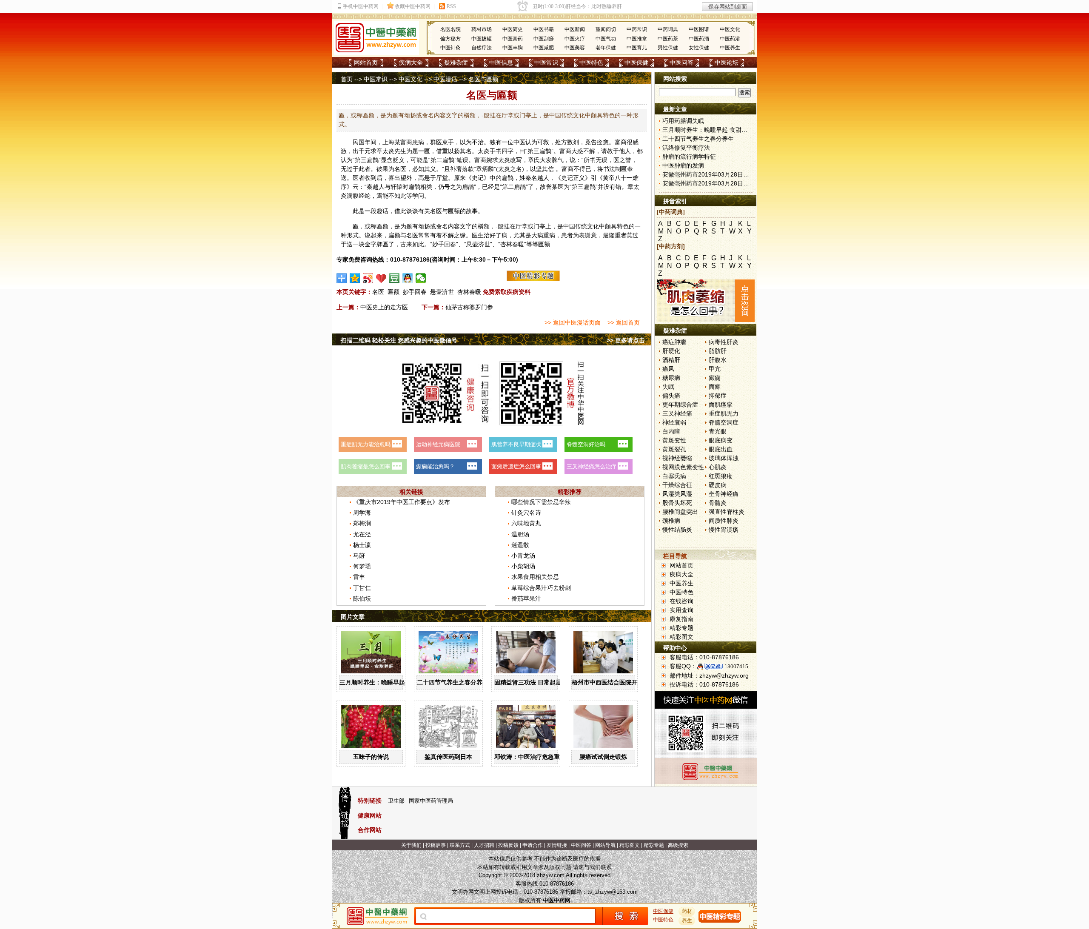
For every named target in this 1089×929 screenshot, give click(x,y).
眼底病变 (721, 440)
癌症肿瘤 (674, 342)
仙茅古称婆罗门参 (469, 307)
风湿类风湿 (677, 493)
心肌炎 (718, 467)
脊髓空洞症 (723, 422)
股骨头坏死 (677, 502)
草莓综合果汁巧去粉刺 (541, 587)
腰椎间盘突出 (680, 511)
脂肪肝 (718, 351)
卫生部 (396, 801)
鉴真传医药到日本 (448, 756)
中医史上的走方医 (384, 307)
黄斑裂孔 (674, 449)
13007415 (736, 667)
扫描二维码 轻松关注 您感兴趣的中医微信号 (399, 340)
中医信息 (501, 62)
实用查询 (681, 610)
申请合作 (532, 845)
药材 (687, 911)
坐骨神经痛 (723, 493)
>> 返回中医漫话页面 (572, 322)
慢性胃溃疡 (723, 529)
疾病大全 (411, 62)
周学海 (362, 512)
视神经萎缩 (677, 458)
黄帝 (609, 177)
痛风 (668, 368)
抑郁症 (718, 395)
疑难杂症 (456, 62)
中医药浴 (730, 39)
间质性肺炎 (723, 520)
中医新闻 (574, 29)
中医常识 (546, 62)
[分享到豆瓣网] (394, 278)
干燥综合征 (677, 485)
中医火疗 (574, 39)
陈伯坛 (362, 598)
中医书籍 (543, 29)
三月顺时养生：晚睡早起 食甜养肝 (384, 682)
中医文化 (730, 29)
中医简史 (512, 29)
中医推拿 (637, 39)
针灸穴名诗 (526, 512)
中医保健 (636, 62)
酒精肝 (671, 359)
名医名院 (450, 29)
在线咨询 (681, 601)
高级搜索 (678, 845)
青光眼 (718, 431)
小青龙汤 (523, 555)
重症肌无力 (723, 413)
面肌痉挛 (721, 404)
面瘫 (715, 386)
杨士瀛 (362, 544)
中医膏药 (512, 39)
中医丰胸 (512, 48)
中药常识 (637, 29)
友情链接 (557, 845)
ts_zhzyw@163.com (612, 892)
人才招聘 (484, 845)
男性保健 (668, 48)
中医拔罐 (481, 39)
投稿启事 (435, 845)
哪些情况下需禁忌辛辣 (541, 502)
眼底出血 (721, 449)
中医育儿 (637, 48)
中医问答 (681, 62)
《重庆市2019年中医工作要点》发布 (401, 502)
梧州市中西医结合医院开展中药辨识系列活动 (631, 682)
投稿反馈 (508, 845)
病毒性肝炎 (723, 342)
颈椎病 (671, 520)
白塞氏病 (674, 476)
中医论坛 (726, 62)
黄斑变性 (674, 440)
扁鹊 (545, 151)
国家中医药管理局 (431, 801)
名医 (378, 291)
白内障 (671, 431)
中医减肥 (543, 48)
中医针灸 (450, 48)
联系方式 (460, 845)
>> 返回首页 (623, 322)
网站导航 (605, 845)
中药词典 (668, 29)
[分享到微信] (421, 278)
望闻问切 (606, 29)
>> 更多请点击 (626, 340)
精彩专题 (681, 627)
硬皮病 (718, 485)
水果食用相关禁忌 (535, 576)
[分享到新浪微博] (368, 278)
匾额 (393, 291)
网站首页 (366, 62)
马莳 (359, 555)
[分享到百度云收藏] (381, 278)
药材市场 (481, 29)
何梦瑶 (362, 566)
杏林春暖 (469, 291)
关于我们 (411, 845)
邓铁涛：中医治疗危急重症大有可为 (542, 756)
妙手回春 (415, 291)
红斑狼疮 (721, 476)
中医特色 (591, 62)
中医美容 (574, 48)
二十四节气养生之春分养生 (452, 682)
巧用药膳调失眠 (683, 120)
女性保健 (699, 48)
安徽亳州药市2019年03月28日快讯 (708, 174)
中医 (519, 142)
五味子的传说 (371, 756)
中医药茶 (668, 39)
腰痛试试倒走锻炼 (603, 756)
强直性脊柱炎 (726, 511)
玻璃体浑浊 (723, 458)
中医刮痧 (543, 39)
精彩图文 (681, 636)
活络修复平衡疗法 (686, 147)
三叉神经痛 (677, 413)
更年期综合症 (680, 404)
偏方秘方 (450, 39)
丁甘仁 (362, 587)
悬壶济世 (442, 291)
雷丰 (359, 576)
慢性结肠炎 (677, 529)
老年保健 (606, 48)
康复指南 (681, 619)
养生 (687, 920)
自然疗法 (481, 48)
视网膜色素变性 (683, 467)
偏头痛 (671, 395)
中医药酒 (699, 39)
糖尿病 (671, 377)
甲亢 (715, 368)
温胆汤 (520, 534)
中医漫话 (445, 79)
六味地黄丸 (526, 523)
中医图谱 (699, 29)
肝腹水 (718, 359)
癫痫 (715, 377)
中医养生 (730, 48)
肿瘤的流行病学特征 (689, 156)
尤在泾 (362, 534)
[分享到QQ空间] (355, 278)
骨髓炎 (718, 502)
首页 (347, 79)
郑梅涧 (362, 523)
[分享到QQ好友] (407, 278)
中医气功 (606, 39)
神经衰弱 (674, 422)
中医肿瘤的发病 (683, 165)
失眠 (668, 386)
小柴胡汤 (523, 566)
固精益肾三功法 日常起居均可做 (536, 682)
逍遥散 (520, 544)
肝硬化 (671, 351)
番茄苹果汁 (526, 598)
